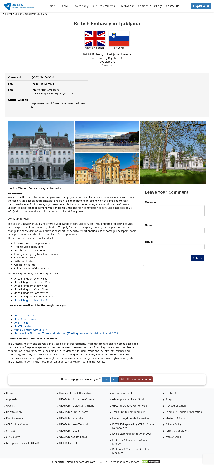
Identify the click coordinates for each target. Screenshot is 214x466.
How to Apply (80, 6)
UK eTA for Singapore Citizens (76, 399)
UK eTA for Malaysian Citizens (76, 405)
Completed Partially (150, 6)
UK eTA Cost (126, 6)
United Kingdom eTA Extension (130, 418)
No (115, 379)
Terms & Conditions (177, 430)
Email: (149, 241)
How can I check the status (75, 393)
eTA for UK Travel (175, 418)
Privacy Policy (173, 424)
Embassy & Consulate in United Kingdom (130, 441)
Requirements (14, 418)
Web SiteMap (173, 437)
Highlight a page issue (136, 379)
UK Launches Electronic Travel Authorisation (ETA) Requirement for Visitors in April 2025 (66, 333)
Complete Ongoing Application (183, 412)
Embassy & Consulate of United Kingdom (131, 451)
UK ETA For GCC (68, 443)
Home (51, 6)
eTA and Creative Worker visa (129, 405)
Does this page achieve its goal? (81, 379)
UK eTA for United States (73, 412)
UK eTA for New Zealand (73, 424)
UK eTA (64, 6)
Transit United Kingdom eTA (128, 412)
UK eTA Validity (22, 326)
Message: (151, 202)
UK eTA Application (25, 315)
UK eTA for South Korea (73, 437)
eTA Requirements (104, 6)
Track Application (175, 405)
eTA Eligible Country (18, 424)
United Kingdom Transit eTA (30, 300)
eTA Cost (11, 430)
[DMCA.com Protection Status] (150, 462)
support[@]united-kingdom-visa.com (73, 462)
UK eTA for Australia (71, 418)
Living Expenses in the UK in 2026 (131, 433)
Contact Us (172, 6)
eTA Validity (13, 437)
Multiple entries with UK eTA (22, 443)
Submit (197, 258)
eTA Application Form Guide (128, 399)
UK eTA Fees (21, 322)
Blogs (168, 399)
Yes (106, 379)
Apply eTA (200, 6)
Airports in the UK (122, 393)
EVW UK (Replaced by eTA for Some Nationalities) (133, 426)
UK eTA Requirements (27, 319)
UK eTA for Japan (69, 430)
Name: (149, 225)
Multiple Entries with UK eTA (30, 330)
